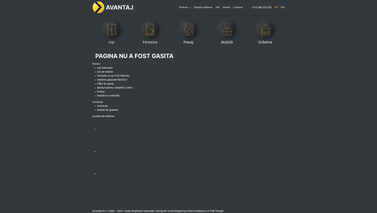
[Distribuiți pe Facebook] (114, 197)
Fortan (101, 91)
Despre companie (203, 7)
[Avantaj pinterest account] (119, 173)
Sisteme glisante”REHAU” (112, 79)
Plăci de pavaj (105, 83)
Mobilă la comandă (108, 95)
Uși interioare (105, 67)
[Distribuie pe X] (204, 197)
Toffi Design (217, 210)
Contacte (238, 7)
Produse (183, 7)
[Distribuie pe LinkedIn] (159, 197)
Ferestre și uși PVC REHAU (113, 75)
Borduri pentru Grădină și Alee (115, 87)
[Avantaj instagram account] (119, 151)
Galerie (226, 7)
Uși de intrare (105, 71)
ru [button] (283, 7)
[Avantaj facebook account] (119, 129)
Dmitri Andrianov (196, 210)
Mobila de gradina (107, 109)
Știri (218, 7)
